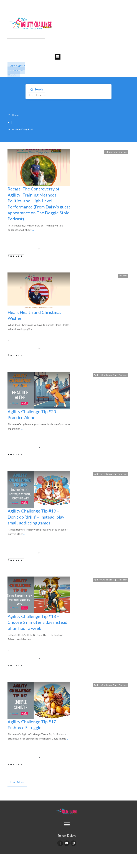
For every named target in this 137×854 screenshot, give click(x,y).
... (33, 229)
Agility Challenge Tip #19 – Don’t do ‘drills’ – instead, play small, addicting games (36, 516)
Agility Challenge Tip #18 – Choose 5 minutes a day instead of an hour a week (37, 622)
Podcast (123, 152)
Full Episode (111, 152)
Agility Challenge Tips (106, 375)
